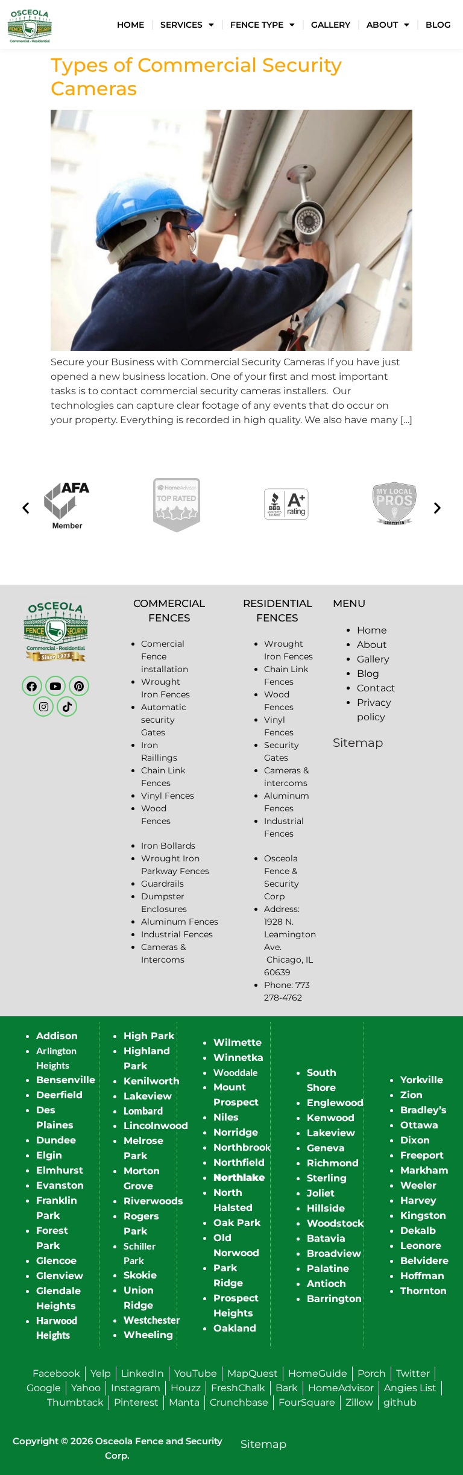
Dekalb (418, 1230)
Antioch (326, 1283)
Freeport (422, 1155)
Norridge (235, 1132)
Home (130, 24)
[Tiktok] (67, 706)
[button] (25, 507)
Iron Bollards (168, 845)
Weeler (418, 1185)
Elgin (49, 1155)
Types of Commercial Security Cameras (196, 76)
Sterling (327, 1178)
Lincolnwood (156, 1125)
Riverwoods (153, 1201)
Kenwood (330, 1118)
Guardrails (162, 883)
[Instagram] (43, 706)
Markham (424, 1170)
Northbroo (239, 1147)
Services (181, 24)
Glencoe (56, 1260)
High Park (149, 1036)
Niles (226, 1117)
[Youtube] (55, 686)
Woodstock (335, 1223)
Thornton (423, 1291)
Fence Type (256, 24)
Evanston (60, 1185)
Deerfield (59, 1095)
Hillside (326, 1208)
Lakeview (148, 1096)
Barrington (334, 1298)
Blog (438, 24)
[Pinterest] (79, 686)
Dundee (56, 1140)
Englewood (335, 1103)
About (382, 24)
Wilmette (237, 1042)
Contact (376, 688)
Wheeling (148, 1335)
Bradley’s (423, 1110)
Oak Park (236, 1222)
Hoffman (422, 1276)
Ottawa (419, 1125)
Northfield (239, 1162)
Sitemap (358, 742)
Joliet (321, 1193)
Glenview (59, 1276)
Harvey (418, 1200)
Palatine (328, 1268)
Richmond (333, 1163)
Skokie (140, 1275)
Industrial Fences (177, 934)
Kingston (423, 1215)
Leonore (420, 1245)
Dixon (415, 1140)
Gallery (330, 24)
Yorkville (421, 1080)
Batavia (326, 1238)
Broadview (334, 1253)
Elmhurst (59, 1170)
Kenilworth (152, 1081)
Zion (411, 1095)
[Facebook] (32, 686)
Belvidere (424, 1260)
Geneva (326, 1148)
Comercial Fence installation (164, 656)
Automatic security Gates (163, 720)
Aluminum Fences (179, 921)
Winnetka (238, 1057)
